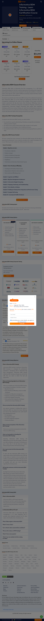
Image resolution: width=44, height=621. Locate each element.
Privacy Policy (23, 321)
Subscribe (22, 323)
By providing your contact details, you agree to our (22, 321)
